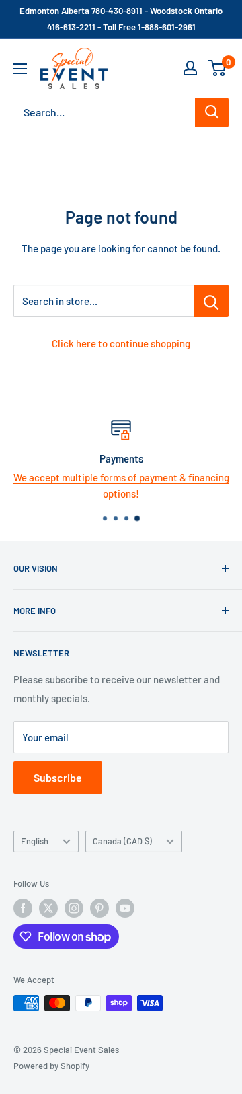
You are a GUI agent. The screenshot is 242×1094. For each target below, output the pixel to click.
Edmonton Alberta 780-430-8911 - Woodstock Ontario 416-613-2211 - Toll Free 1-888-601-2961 (121, 18)
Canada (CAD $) (122, 840)
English (34, 840)
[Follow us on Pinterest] (99, 908)
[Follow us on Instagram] (74, 908)
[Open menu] (20, 68)
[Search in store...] (211, 301)
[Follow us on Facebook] (22, 908)
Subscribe (58, 777)
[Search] (212, 112)
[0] (217, 68)
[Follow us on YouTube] (125, 908)
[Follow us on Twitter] (48, 908)
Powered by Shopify (51, 1065)
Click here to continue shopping (121, 343)
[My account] (190, 68)
